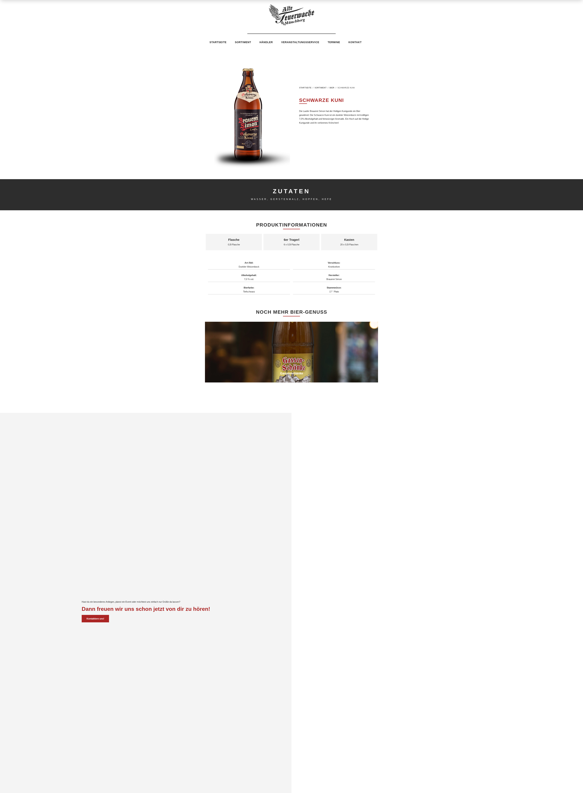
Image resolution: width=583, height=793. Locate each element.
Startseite (218, 42)
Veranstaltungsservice (300, 42)
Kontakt (355, 42)
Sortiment (243, 42)
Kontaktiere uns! (95, 618)
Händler (266, 42)
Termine (334, 42)
